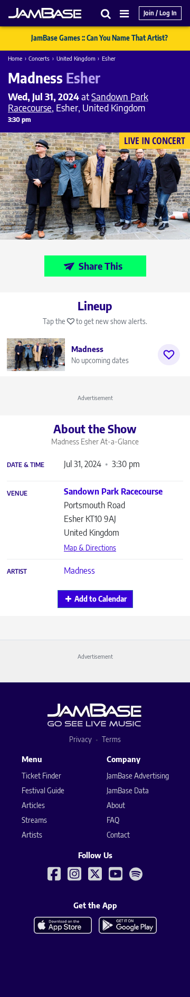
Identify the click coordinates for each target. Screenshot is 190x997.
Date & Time (25, 465)
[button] (106, 13)
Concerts (39, 58)
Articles (33, 805)
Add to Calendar (100, 598)
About (116, 805)
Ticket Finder (41, 775)
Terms (111, 739)
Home (15, 58)
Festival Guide (43, 790)
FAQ (113, 819)
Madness (79, 570)
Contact (118, 834)
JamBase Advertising (138, 775)
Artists (32, 834)
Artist (17, 571)
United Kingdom (76, 58)
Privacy (80, 739)
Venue (17, 493)
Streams (34, 819)
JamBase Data (128, 790)
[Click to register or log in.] (169, 354)
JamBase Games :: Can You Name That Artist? (99, 38)
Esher (109, 58)
